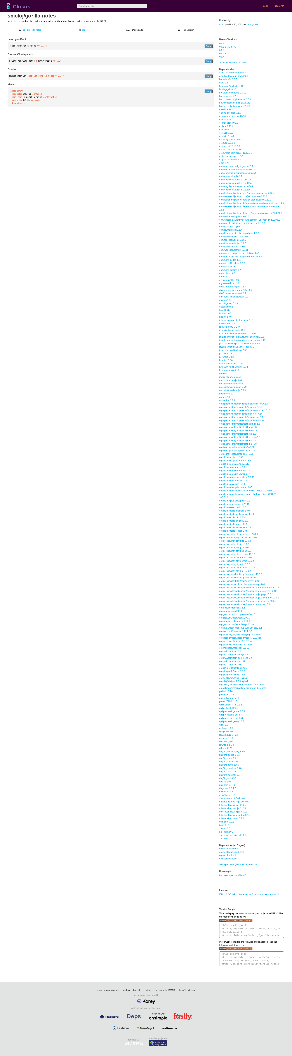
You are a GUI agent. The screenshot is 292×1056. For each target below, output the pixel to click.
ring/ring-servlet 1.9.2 (229, 775)
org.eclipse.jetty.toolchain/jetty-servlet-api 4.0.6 (242, 584)
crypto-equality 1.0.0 (229, 280)
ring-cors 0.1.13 (227, 785)
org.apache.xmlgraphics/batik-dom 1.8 (238, 430)
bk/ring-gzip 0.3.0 (227, 89)
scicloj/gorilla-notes (32, 16)
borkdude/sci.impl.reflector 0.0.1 (235, 99)
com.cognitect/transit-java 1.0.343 (236, 186)
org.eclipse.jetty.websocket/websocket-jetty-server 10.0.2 (247, 601)
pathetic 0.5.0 (226, 691)
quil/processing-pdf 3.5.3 (231, 718)
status (107, 990)
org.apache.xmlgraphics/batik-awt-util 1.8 (239, 423)
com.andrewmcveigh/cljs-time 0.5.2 (237, 166)
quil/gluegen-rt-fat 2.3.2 (230, 704)
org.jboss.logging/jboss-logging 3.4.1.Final (240, 634)
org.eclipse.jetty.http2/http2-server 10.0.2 (239, 581)
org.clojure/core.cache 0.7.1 (233, 467)
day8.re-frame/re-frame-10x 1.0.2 (235, 290)
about (99, 990)
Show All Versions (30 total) (232, 62)
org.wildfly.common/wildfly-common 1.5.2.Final (242, 688)
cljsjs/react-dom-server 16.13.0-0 (235, 153)
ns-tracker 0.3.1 (227, 400)
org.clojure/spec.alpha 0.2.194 (234, 504)
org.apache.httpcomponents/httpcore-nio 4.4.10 (242, 417)
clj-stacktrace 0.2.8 (228, 122)
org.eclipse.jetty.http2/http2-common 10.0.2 (240, 574)
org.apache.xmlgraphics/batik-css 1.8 (238, 427)
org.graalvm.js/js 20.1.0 (230, 611)
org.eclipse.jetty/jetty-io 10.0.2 (234, 544)
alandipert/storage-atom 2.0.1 (233, 76)
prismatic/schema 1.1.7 (231, 698)
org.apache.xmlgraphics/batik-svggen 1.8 (239, 437)
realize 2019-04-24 (228, 734)
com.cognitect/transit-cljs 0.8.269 (235, 183)
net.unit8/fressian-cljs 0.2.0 (232, 390)
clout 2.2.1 (224, 163)
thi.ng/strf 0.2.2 (226, 821)
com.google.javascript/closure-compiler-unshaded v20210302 (249, 219)
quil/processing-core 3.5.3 (232, 711)
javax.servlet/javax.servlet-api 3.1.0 (236, 347)
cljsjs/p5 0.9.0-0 (227, 143)
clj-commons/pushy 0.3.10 (232, 116)
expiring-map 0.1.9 (228, 303)
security (163, 990)
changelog (137, 990)
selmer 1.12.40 (226, 791)
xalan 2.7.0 (224, 828)
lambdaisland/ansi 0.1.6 (231, 363)
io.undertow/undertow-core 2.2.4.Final (237, 333)
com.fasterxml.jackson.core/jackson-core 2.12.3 (243, 196)
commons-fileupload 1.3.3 (232, 263)
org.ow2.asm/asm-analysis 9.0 (234, 654)
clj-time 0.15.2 (226, 126)
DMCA (171, 990)
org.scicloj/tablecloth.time (231, 852)
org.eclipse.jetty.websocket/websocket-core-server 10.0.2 (247, 591)
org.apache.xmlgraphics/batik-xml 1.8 (238, 443)
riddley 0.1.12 (226, 748)
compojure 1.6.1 (227, 273)
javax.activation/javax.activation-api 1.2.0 (239, 343)
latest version (245, 913)
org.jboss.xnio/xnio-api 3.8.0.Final (235, 641)
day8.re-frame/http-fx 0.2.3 (232, 286)
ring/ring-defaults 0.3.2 (230, 761)
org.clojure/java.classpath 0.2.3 (234, 500)
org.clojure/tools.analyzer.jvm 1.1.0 (236, 514)
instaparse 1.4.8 (227, 323)
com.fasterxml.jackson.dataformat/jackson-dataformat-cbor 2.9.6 (251, 203)
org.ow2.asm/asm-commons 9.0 (235, 658)
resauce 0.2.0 (226, 738)
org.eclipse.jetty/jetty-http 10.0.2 (235, 540)
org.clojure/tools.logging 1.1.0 (233, 520)
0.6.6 (221, 50)
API (184, 990)
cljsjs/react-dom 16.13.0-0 (232, 149)
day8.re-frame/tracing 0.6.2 (232, 293)
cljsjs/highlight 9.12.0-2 (230, 139)
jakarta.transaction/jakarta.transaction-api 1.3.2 (242, 340)
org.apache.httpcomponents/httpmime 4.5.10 (241, 420)
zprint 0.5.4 (224, 838)
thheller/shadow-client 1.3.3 (232, 805)
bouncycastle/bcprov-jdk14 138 (234, 106)
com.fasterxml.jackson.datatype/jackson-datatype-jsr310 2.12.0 (250, 213)
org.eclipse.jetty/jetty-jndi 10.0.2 (234, 547)
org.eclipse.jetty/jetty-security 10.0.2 (237, 554)
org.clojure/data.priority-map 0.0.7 (235, 487)
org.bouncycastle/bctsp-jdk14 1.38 (236, 454)
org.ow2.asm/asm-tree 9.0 (232, 661)
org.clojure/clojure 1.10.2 (231, 457)
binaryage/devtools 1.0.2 (231, 86)
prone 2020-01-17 (228, 701)
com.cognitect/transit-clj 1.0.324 (235, 179)
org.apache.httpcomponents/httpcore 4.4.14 (240, 413)
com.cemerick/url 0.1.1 (230, 176)
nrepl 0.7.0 (224, 397)
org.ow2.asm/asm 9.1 (230, 651)
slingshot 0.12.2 (227, 795)
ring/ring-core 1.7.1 (228, 758)
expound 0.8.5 (226, 306)
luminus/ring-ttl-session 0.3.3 (233, 367)
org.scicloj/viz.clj (227, 855)
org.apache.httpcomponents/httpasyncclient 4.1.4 (243, 403)
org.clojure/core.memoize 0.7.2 (234, 470)
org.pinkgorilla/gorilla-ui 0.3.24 (234, 668)
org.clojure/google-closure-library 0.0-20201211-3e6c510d (247, 490)
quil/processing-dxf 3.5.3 (231, 714)
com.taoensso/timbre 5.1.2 (232, 243)
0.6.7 (221, 43)
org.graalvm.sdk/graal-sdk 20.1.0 (235, 621)
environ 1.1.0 (225, 300)
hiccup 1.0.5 (225, 313)
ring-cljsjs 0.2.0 (226, 781)
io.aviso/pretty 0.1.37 (229, 326)
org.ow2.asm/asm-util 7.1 (231, 664)
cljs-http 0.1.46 (226, 136)
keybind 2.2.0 (226, 360)
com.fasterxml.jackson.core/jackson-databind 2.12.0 (245, 199)
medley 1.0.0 (225, 373)
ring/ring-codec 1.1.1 (229, 755)
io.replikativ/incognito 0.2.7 (232, 330)
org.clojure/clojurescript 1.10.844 (235, 460)
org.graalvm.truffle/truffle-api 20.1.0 (236, 624)
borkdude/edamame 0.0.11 (232, 92)
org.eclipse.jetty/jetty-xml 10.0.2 (235, 571)
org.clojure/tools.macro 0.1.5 (233, 524)
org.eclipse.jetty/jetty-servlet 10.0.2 (236, 561)
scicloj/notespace (227, 858)
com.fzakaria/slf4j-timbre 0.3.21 (234, 216)
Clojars (21, 6)
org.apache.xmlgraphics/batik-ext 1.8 (237, 433)
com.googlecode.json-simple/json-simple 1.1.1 (242, 223)
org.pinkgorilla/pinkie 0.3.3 (232, 671)
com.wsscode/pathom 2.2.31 (233, 250)
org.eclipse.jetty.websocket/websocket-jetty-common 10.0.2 (249, 597)
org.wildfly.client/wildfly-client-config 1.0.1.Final (242, 684)
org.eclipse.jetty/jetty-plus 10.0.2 (235, 551)
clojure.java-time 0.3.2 (230, 159)
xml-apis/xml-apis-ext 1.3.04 (233, 835)
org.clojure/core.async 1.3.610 (234, 464)
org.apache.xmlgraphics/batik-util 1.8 (237, 440)
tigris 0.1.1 (224, 825)
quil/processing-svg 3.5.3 (231, 721)
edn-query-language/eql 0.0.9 (233, 296)
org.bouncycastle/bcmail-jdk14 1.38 (236, 447)
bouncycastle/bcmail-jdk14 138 (234, 102)
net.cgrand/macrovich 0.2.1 (232, 383)
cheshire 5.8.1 (226, 109)
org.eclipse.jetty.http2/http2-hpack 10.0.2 (239, 577)
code (155, 990)
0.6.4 (221, 56)
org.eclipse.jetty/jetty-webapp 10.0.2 (237, 567)
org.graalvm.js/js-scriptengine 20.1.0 (237, 614)
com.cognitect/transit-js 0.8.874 (234, 189)
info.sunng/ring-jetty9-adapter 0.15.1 (237, 320)
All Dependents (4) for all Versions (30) (238, 864)
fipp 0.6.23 (224, 310)
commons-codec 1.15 (230, 260)
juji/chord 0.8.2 (226, 357)
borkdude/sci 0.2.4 (228, 96)
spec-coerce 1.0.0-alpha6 (232, 798)
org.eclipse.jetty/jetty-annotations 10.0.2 (238, 537)
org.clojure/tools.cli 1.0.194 (232, 517)
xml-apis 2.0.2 (226, 831)
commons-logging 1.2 (230, 270)
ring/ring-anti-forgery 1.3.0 (232, 751)
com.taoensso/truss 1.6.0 (232, 246)
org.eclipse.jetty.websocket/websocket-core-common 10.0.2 (249, 587)
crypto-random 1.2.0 (229, 283)
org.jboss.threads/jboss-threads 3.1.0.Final (240, 637)
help (179, 990)
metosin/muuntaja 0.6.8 (230, 380)
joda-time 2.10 (226, 353)
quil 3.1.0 (223, 724)
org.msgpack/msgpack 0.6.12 (234, 647)
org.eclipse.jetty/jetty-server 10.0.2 (236, 557)
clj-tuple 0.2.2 (225, 129)
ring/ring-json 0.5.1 (228, 771)
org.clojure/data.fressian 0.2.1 (234, 480)
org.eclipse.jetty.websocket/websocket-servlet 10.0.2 (245, 604)
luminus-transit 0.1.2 (229, 370)
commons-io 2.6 (227, 266)
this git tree (253, 24)
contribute (125, 990)
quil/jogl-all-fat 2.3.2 (228, 708)
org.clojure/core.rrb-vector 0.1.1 (234, 474)
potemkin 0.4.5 (226, 694)
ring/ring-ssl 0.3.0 (227, 778)
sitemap (191, 990)
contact (147, 990)
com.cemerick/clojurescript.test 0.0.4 (237, 173)
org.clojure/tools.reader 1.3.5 (233, 530)
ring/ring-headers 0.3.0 (230, 768)
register (279, 6)
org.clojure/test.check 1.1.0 (232, 507)
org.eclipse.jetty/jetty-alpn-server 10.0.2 (238, 534)
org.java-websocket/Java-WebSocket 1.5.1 (240, 627)
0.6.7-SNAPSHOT (228, 46)
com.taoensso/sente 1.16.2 (232, 240)
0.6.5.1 (222, 53)
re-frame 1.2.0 (226, 728)
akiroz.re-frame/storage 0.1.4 (233, 72)
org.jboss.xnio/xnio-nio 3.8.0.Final (235, 644)
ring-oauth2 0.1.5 (227, 788)
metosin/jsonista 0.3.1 (230, 377)
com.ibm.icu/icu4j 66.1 (230, 226)
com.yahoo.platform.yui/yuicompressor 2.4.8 (241, 256)
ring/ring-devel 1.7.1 (229, 765)
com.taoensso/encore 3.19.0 (233, 236)
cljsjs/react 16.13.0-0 (229, 146)
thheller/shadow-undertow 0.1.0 (234, 815)
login (266, 6)
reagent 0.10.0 (226, 731)
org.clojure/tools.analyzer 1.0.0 (234, 510)
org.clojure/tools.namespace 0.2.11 (236, 527)
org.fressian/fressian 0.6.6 (232, 607)
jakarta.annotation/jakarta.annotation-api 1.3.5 (241, 336)
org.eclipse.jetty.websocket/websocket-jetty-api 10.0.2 (246, 594)
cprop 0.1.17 (225, 276)
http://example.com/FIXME (232, 875)
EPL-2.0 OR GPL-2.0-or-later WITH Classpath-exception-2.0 (249, 894)
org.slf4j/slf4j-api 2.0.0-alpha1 (233, 681)
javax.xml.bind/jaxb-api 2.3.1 (233, 350)
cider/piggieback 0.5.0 (230, 112)
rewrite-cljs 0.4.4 (227, 744)
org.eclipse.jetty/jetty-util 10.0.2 (234, 564)
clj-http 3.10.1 (226, 119)
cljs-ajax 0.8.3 (226, 132)
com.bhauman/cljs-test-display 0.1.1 (237, 169)
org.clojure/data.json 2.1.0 (232, 484)
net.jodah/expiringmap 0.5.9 (233, 387)
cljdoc (85, 30)
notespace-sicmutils (229, 848)
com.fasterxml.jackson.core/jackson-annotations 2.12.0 (246, 193)
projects (115, 990)
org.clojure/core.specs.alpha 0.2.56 (236, 477)
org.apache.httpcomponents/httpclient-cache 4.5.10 (244, 410)
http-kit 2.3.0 (225, 316)
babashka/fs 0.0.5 (228, 79)
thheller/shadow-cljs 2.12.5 (232, 808)
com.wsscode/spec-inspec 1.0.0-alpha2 (239, 253)
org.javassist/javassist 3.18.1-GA (235, 631)
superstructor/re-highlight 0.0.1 (234, 801)
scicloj (222, 24)
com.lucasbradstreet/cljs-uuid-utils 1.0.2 (239, 233)
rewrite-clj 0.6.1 (226, 741)
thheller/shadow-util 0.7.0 (231, 818)
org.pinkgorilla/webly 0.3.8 (232, 674)
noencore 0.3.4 (226, 393)
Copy (208, 46)
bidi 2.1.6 (223, 82)
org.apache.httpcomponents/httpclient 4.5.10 (241, 407)
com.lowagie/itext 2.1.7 (230, 229)
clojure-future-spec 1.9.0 (231, 156)
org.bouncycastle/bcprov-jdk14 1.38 (237, 450)
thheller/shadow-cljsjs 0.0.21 (233, 811)
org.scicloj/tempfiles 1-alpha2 (233, 678)
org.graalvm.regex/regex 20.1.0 (234, 617)
